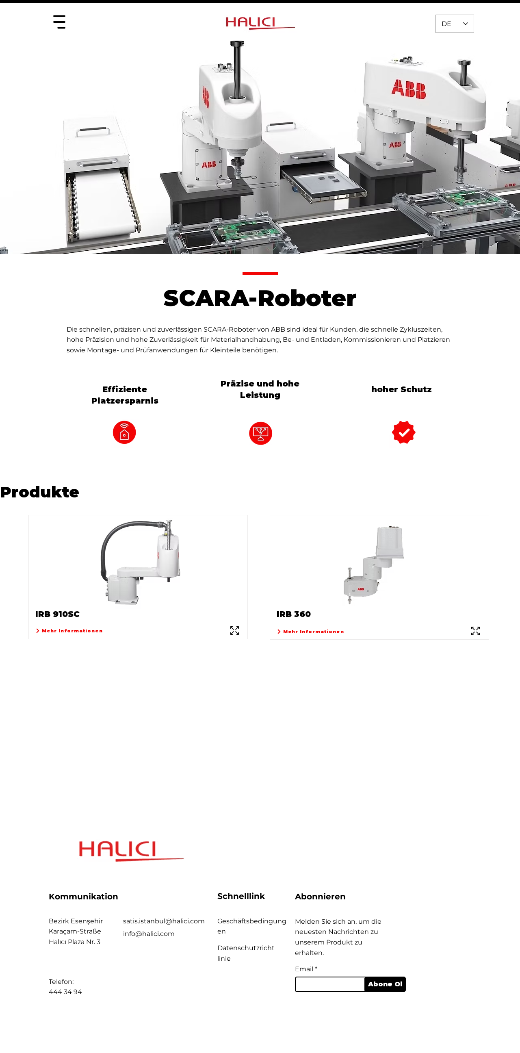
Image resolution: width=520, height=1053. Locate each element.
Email (304, 969)
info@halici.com (149, 934)
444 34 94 (65, 992)
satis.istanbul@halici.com (164, 921)
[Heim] (59, 21)
